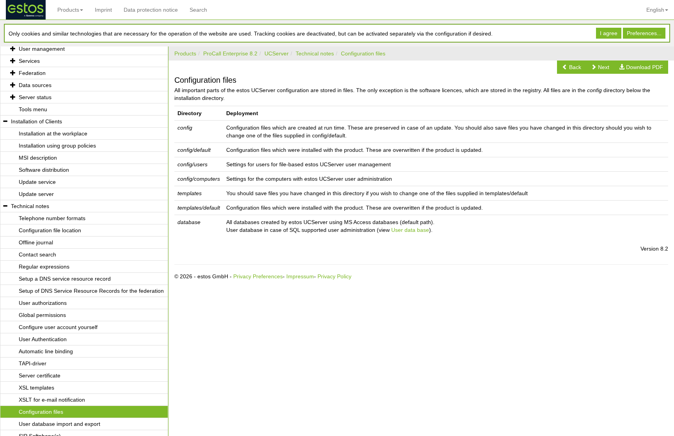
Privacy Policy (334, 276)
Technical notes (315, 53)
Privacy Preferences (258, 276)
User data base (410, 230)
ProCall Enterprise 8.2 (230, 53)
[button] (571, 67)
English (655, 10)
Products (68, 10)
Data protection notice (151, 10)
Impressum (300, 276)
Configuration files (363, 53)
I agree (608, 33)
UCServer (276, 53)
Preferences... (644, 33)
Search (198, 10)
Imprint (103, 10)
